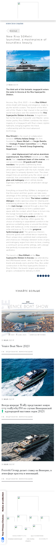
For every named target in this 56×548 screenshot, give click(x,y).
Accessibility (43, 539)
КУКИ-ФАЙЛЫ (30, 539)
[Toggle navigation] (51, 16)
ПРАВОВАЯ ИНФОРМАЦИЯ (15, 539)
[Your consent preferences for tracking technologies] (2, 411)
